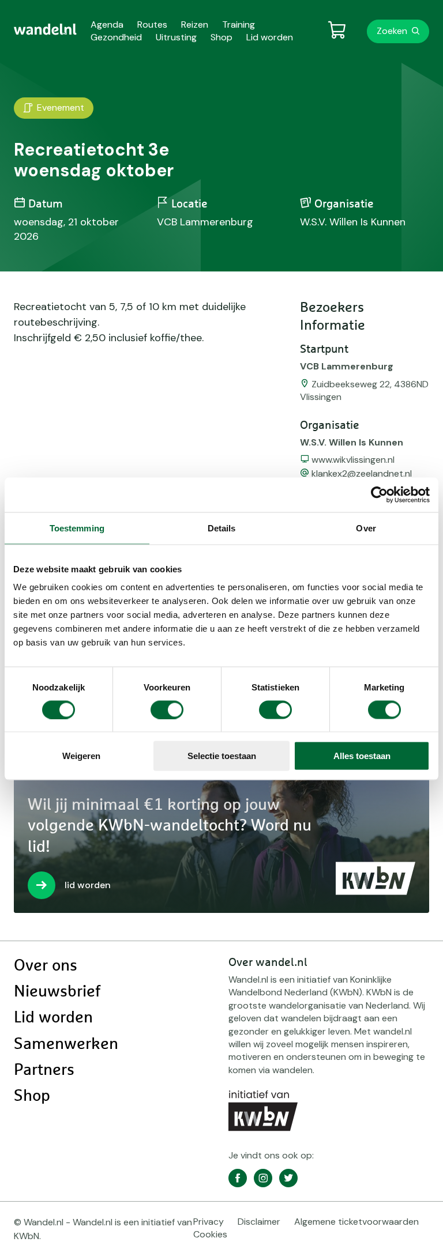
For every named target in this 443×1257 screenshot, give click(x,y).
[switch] (167, 709)
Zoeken (392, 31)
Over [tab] (366, 528)
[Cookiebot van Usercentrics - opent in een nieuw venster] (379, 494)
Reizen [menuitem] (194, 24)
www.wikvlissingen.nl (353, 460)
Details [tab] (222, 528)
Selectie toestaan (221, 756)
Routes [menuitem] (152, 24)
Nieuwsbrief (57, 992)
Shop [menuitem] (221, 37)
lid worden (88, 885)
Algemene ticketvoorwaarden (356, 1222)
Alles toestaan (362, 756)
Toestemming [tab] (77, 528)
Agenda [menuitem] (107, 24)
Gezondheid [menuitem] (116, 37)
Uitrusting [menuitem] (176, 37)
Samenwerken (66, 1044)
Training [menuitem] (238, 24)
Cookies (210, 1234)
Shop (32, 1096)
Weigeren (81, 756)
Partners (44, 1070)
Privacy (208, 1222)
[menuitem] (45, 29)
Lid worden (53, 1018)
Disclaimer (259, 1222)
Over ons (45, 966)
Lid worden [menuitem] (269, 37)
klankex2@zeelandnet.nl (361, 473)
